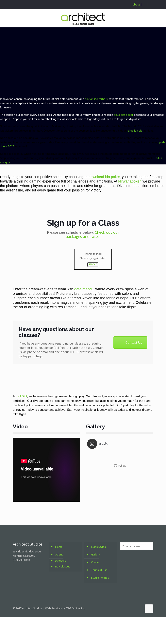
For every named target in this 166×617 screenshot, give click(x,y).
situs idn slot (135, 130)
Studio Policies (100, 577)
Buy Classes (62, 566)
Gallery (95, 554)
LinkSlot (21, 396)
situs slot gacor (123, 114)
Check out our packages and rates (92, 234)
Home (59, 547)
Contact (95, 562)
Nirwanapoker (129, 181)
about (136, 4)
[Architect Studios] (83, 18)
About (59, 554)
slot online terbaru (96, 98)
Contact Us (134, 342)
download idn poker (104, 177)
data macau (83, 289)
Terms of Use (99, 570)
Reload (93, 264)
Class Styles (98, 547)
